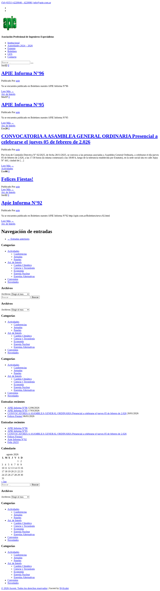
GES (10, 54)
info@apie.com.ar (42, 2)
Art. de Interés (8, 94)
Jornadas (18, 256)
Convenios (13, 279)
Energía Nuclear (22, 273)
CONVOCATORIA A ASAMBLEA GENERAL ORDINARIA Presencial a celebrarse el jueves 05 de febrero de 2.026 (79, 139)
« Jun (4, 481)
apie (18, 80)
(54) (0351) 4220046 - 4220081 (17, 2)
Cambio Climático (23, 265)
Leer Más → (7, 91)
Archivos (5, 294)
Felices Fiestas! (17, 179)
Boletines (12, 51)
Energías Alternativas (24, 276)
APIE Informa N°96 (22, 73)
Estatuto (11, 48)
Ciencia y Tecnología (24, 268)
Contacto (12, 57)
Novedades (13, 282)
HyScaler (64, 588)
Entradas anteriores (18, 239)
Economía (19, 270)
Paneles (17, 259)
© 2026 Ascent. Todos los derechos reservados (24, 588)
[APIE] (9, 29)
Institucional (14, 43)
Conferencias (20, 254)
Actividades (7, 168)
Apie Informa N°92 (21, 202)
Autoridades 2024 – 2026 (20, 45)
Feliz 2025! (13, 442)
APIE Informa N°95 (22, 104)
